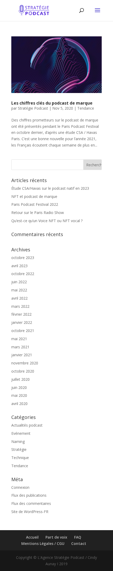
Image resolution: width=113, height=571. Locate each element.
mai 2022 (19, 289)
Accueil (32, 537)
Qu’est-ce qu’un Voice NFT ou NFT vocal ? (47, 220)
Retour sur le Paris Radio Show (37, 212)
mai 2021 (19, 338)
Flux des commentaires (31, 503)
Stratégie (19, 449)
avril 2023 (19, 265)
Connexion (20, 487)
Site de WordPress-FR (29, 511)
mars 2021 (20, 346)
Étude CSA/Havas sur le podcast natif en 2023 (50, 188)
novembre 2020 (24, 362)
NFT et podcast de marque (34, 196)
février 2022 (21, 314)
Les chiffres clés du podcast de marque (52, 103)
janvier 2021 (21, 354)
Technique (20, 457)
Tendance (85, 108)
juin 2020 (19, 387)
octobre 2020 (22, 371)
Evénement (20, 433)
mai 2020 (19, 395)
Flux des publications (29, 495)
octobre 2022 (22, 273)
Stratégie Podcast (33, 108)
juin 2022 (19, 281)
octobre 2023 (22, 257)
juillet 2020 (20, 379)
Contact (78, 543)
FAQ (77, 537)
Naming (18, 441)
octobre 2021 (22, 330)
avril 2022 (19, 298)
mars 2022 (20, 306)
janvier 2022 (21, 322)
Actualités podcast (27, 425)
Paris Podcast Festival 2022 (34, 204)
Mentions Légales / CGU (42, 543)
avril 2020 (19, 403)
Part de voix (56, 537)
